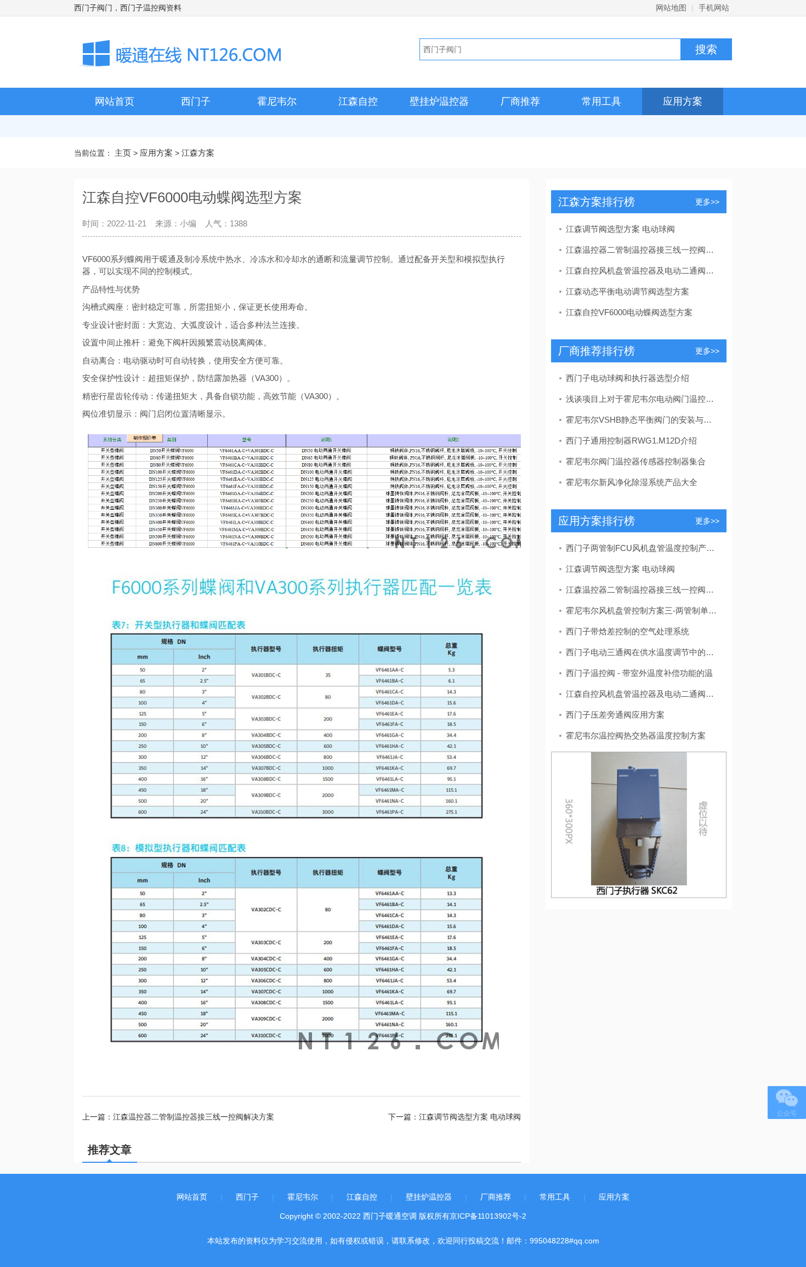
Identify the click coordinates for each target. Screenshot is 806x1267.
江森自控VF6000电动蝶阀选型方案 (629, 312)
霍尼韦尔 (277, 101)
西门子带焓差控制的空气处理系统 (627, 631)
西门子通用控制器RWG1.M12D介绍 (631, 440)
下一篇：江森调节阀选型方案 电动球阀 (454, 1116)
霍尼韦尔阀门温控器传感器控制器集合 (636, 461)
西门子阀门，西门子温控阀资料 (127, 7)
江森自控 (358, 101)
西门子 (196, 101)
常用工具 (601, 101)
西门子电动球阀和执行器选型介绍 (627, 378)
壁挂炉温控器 (439, 101)
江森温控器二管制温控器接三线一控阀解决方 (642, 249)
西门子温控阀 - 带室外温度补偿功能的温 (639, 673)
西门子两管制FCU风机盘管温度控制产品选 (642, 548)
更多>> (707, 201)
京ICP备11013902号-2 (488, 1216)
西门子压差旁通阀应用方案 (615, 714)
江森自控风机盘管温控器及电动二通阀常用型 (642, 270)
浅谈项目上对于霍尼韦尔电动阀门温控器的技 (642, 399)
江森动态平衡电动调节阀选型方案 (627, 291)
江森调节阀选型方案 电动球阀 (620, 229)
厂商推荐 (520, 101)
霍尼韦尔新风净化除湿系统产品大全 (631, 482)
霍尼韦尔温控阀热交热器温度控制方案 (636, 735)
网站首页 (114, 101)
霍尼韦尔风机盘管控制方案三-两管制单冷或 (642, 610)
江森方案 (197, 152)
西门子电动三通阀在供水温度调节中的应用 (642, 652)
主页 (123, 152)
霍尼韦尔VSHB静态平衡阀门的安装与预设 (642, 419)
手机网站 (714, 7)
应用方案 (682, 101)
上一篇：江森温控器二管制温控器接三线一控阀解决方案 (178, 1116)
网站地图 (671, 7)
